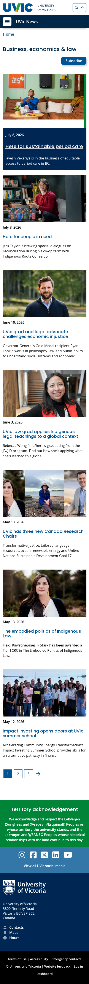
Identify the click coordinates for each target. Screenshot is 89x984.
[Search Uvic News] (79, 7)
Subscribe (74, 60)
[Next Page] (38, 773)
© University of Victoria (24, 966)
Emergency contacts (66, 959)
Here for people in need (27, 236)
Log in (78, 966)
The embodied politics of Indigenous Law (42, 633)
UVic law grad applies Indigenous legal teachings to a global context (40, 434)
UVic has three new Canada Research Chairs (43, 533)
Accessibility (39, 959)
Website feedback (57, 966)
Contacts (16, 927)
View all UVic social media (44, 865)
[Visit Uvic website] (18, 7)
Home (8, 34)
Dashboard (45, 974)
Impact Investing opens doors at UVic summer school (43, 733)
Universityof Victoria (46, 7)
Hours (14, 937)
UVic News (27, 21)
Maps (13, 932)
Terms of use (17, 959)
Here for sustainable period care (44, 146)
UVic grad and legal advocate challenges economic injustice (36, 334)
